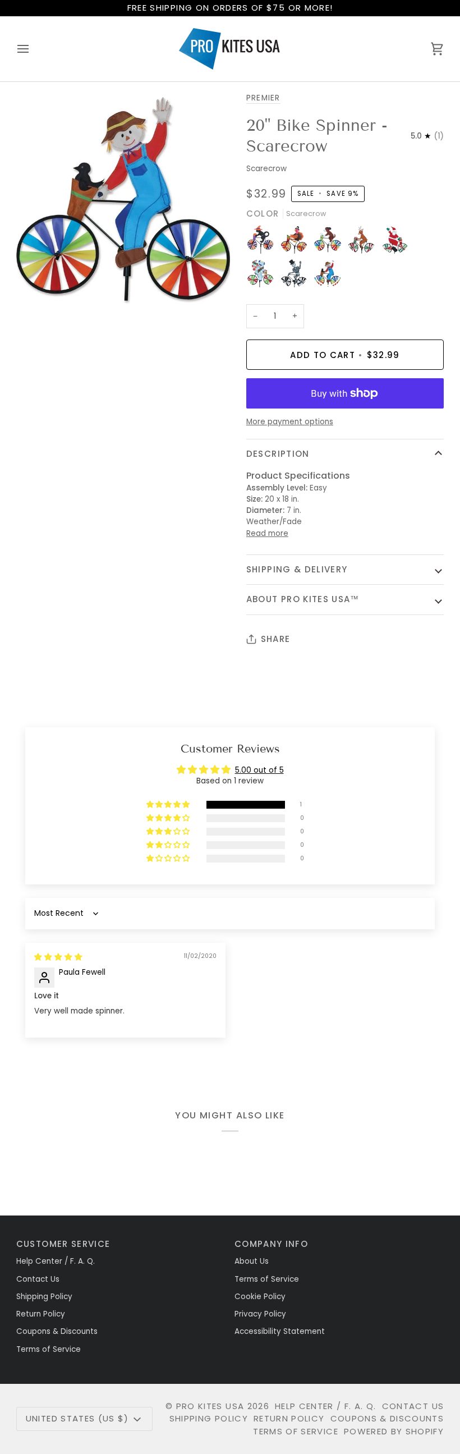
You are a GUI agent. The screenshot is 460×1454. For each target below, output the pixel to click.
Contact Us (37, 1279)
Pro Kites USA (210, 1406)
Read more (267, 533)
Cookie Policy (260, 1296)
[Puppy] (330, 242)
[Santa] (398, 242)
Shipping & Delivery (297, 569)
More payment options (289, 421)
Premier (263, 98)
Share (276, 639)
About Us (251, 1261)
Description (278, 454)
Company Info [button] (271, 1244)
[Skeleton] (297, 276)
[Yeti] (263, 276)
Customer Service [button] (63, 1244)
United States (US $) (77, 1418)
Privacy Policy (260, 1314)
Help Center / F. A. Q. (55, 1261)
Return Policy (40, 1314)
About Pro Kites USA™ (303, 599)
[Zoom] (37, 285)
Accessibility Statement (279, 1331)
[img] (58, 957)
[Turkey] (297, 242)
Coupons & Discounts (57, 1331)
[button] (168, 805)
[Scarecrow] (328, 276)
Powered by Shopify (394, 1431)
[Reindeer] (364, 242)
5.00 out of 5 (259, 770)
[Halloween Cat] (263, 242)
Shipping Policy (44, 1296)
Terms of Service (48, 1349)
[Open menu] (33, 48)
